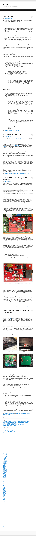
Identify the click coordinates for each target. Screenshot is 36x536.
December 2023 (5, 436)
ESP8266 (4, 492)
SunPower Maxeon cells (20, 317)
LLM (3, 505)
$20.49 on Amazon (16, 145)
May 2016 (4, 459)
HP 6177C (4, 498)
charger (19, 306)
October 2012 (5, 480)
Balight (19, 413)
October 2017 (5, 450)
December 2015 (5, 460)
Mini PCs (4, 506)
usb (6, 414)
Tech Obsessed (8, 5)
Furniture (4, 494)
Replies (27, 306)
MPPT (23, 306)
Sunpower (13, 75)
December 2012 (5, 478)
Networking (10, 173)
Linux (3, 504)
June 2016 (4, 458)
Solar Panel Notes (8, 16)
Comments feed (5, 528)
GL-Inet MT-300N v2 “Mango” (18, 138)
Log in (4, 526)
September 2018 (5, 446)
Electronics (6, 130)
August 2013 (4, 475)
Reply (18, 130)
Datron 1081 (4, 488)
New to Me (4, 509)
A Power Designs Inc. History (12, 431)
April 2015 (4, 468)
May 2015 (4, 467)
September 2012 (5, 481)
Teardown (14, 306)
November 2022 (5, 437)
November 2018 (5, 445)
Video (3, 521)
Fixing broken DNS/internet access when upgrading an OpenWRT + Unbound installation (15, 422)
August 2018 (4, 447)
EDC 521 (4, 489)
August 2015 (4, 464)
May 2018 (4, 449)
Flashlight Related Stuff (6, 10)
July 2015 (4, 465)
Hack (11, 306)
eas (11, 18)
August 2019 (4, 443)
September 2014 (5, 471)
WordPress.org (5, 529)
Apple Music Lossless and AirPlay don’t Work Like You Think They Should (13, 424)
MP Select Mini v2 (5, 507)
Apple (3, 484)
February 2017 (5, 453)
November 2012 (5, 479)
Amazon (17, 413)
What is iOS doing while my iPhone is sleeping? (10, 423)
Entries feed (4, 527)
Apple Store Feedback (9, 432)
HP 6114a (4, 497)
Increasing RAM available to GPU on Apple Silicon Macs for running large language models (16, 421)
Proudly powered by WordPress (18, 532)
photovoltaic (24, 413)
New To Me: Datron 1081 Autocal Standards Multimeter (13, 430)
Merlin (24, 75)
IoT (3, 500)
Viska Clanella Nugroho (6, 428)
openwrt (20, 173)
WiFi (3, 522)
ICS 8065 (4, 499)
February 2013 (5, 477)
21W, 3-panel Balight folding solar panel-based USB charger (16, 316)
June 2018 (4, 448)
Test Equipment (5, 518)
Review (4, 515)
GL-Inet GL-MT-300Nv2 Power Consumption (15, 135)
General (10, 306)
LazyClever (4, 502)
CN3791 (21, 306)
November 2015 (5, 461)
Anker (10, 318)
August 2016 (4, 457)
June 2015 (4, 466)
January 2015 (5, 469)
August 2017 (4, 452)
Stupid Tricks (5, 516)
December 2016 (5, 455)
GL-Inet (17, 173)
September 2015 (5, 463)
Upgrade (4, 520)
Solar (16, 130)
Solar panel (29, 413)
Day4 (21, 75)
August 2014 (4, 472)
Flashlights (4, 493)
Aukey (7, 318)
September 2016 (5, 456)
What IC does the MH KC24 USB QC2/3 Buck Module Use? (19, 428)
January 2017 (5, 454)
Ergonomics (4, 491)
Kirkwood (4, 501)
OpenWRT (4, 146)
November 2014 (5, 470)
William (4, 432)
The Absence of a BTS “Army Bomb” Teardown (9, 425)
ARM (3, 485)
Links (3, 503)
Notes (9, 130)
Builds (4, 487)
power (22, 173)
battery (15, 173)
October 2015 (5, 462)
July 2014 (4, 473)
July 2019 (4, 444)
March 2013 (4, 476)
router (24, 173)
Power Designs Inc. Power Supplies (15, 10)
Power (11, 130)
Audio (3, 486)
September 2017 (5, 451)
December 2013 (5, 474)
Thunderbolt (4, 519)
